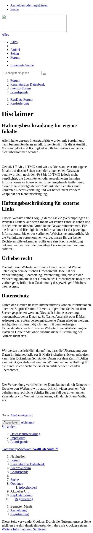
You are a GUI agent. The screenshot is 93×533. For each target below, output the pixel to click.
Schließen (39, 529)
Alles (5, 34)
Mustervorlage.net (22, 415)
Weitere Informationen (17, 529)
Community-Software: (30, 449)
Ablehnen (27, 422)
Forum (14, 57)
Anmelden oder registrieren (29, 5)
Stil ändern (9, 426)
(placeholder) (28, 487)
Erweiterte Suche (22, 65)
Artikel (15, 50)
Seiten (14, 53)
